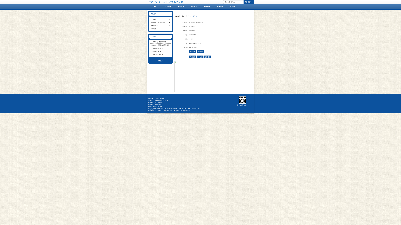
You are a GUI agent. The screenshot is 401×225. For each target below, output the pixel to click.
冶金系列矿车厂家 (156, 51)
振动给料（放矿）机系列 (158, 22)
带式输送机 (154, 25)
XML (199, 108)
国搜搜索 (248, 2)
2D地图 (200, 57)
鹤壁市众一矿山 (168, 111)
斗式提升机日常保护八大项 (158, 42)
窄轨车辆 (153, 29)
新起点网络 (187, 108)
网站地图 (194, 108)
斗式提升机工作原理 (157, 55)
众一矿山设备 (159, 111)
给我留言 (192, 51)
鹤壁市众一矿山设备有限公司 (169, 108)
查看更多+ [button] (160, 61)
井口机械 (153, 19)
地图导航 (192, 57)
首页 (187, 16)
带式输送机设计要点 (157, 48)
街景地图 (207, 57)
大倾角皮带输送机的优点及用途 (160, 45)
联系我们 (195, 16)
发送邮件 (200, 51)
